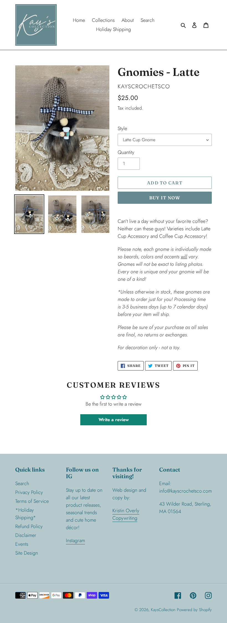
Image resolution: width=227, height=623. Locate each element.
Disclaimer (25, 535)
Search (22, 483)
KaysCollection (163, 610)
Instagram (75, 540)
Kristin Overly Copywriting (125, 514)
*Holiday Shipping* (25, 513)
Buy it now (164, 197)
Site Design (26, 553)
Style (122, 128)
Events (21, 544)
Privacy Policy (29, 492)
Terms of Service (32, 501)
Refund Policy (29, 526)
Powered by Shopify (194, 610)
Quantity (126, 152)
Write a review (114, 419)
